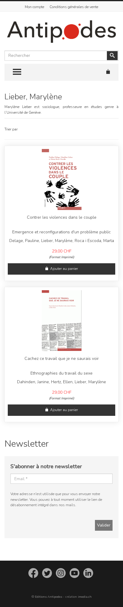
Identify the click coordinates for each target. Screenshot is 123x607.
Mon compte (34, 6)
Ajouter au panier (64, 268)
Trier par (11, 129)
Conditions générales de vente (74, 6)
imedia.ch (85, 596)
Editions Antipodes (48, 596)
